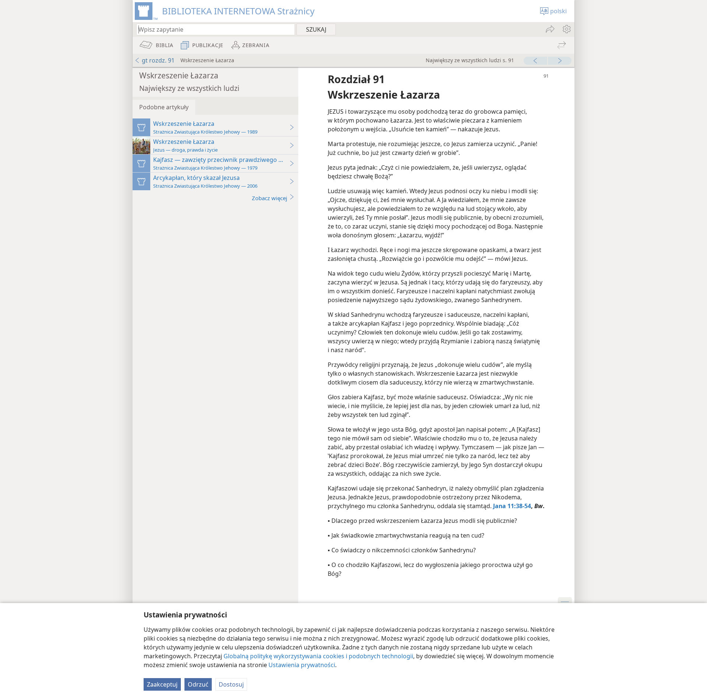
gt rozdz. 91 (158, 60)
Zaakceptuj (162, 684)
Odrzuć (198, 684)
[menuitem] (566, 29)
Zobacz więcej (269, 198)
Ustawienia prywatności (301, 665)
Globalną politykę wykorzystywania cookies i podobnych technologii (318, 656)
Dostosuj (231, 684)
